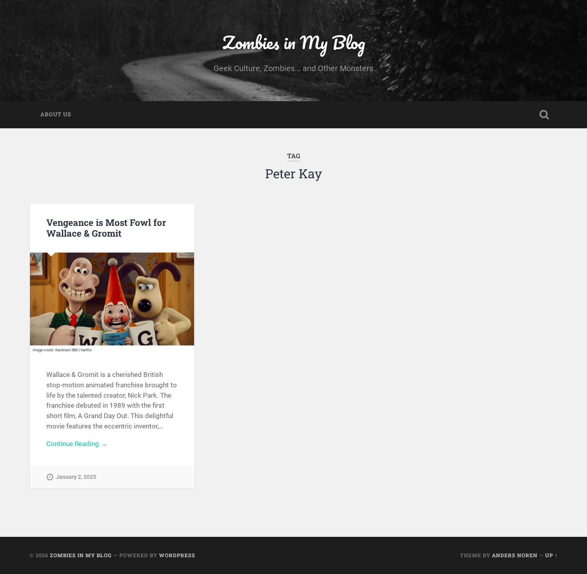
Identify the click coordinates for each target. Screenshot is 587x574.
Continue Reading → (76, 444)
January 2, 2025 (76, 477)
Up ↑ (551, 555)
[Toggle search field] (544, 114)
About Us (55, 114)
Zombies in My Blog (293, 42)
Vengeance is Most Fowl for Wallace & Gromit (106, 227)
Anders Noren (514, 555)
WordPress (177, 555)
